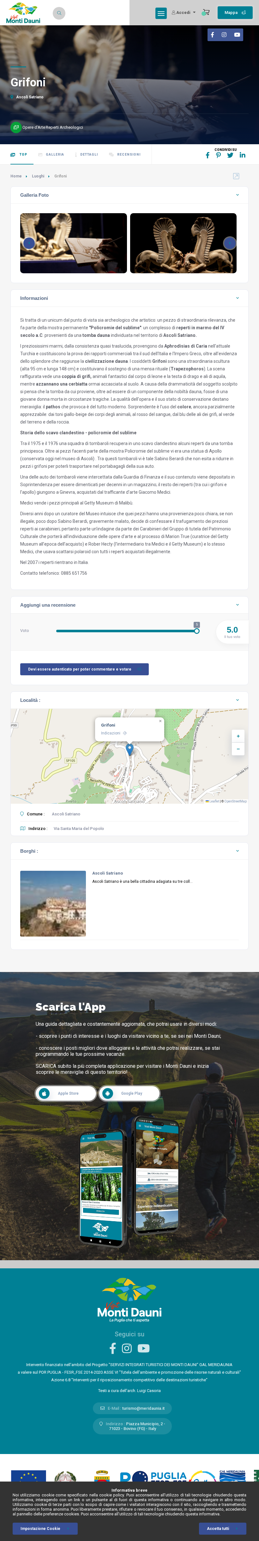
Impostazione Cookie (40, 1528)
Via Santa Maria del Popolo (79, 828)
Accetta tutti (218, 1528)
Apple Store (68, 1093)
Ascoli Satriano (29, 97)
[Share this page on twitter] (230, 155)
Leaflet (214, 801)
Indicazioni (110, 733)
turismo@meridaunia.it (143, 1408)
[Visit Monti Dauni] (129, 1299)
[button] (230, 243)
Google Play (131, 1093)
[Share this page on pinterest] (218, 155)
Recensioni (129, 154)
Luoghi (38, 176)
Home (16, 176)
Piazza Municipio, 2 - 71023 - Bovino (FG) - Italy (137, 1426)
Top (23, 154)
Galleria (55, 154)
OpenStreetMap (235, 801)
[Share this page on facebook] (207, 155)
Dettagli (89, 154)
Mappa (231, 12)
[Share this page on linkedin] (243, 155)
